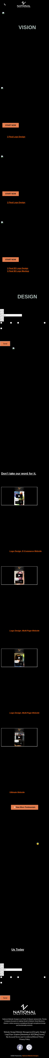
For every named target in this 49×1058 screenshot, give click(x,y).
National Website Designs (30, 1055)
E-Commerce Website (32, 551)
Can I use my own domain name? (10, 902)
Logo (15, 323)
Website (6, 323)
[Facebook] (20, 1047)
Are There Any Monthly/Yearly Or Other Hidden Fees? (16, 876)
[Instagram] (29, 1047)
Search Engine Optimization (31, 323)
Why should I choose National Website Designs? (15, 853)
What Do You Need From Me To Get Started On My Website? (18, 830)
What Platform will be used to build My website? (15, 934)
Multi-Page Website (30, 631)
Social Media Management (11, 326)
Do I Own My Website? (7, 919)
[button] (46, 6)
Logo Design (15, 551)
